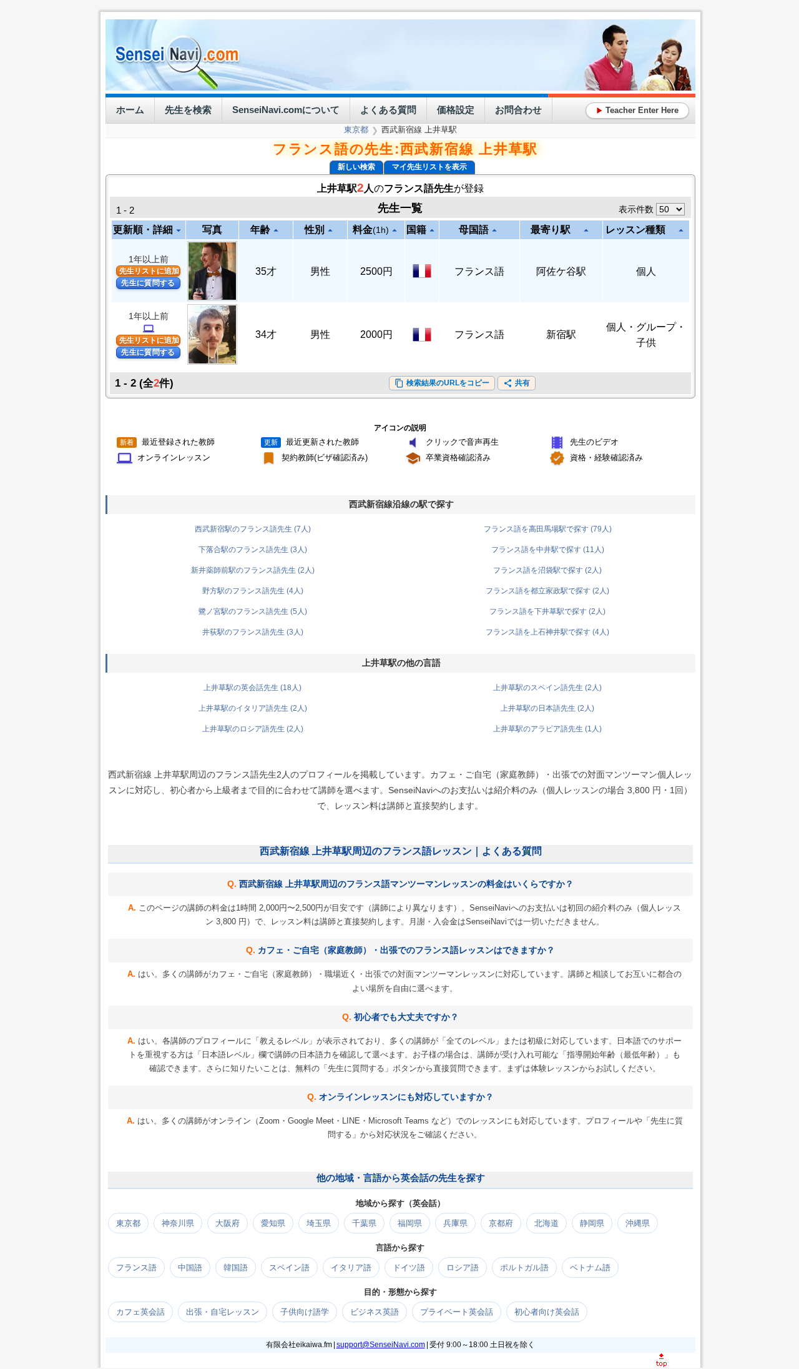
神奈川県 (178, 1223)
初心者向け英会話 (546, 1312)
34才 (266, 334)
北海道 (546, 1223)
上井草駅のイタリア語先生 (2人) (253, 708)
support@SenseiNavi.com (380, 1344)
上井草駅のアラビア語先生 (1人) (547, 728)
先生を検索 (188, 109)
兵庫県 (455, 1223)
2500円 (376, 271)
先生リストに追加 (149, 271)
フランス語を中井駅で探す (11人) (547, 549)
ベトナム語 (590, 1267)
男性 (320, 271)
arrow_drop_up (276, 230)
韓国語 (235, 1267)
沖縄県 (637, 1223)
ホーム (130, 109)
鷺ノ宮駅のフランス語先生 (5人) (253, 611)
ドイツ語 (409, 1267)
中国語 (190, 1267)
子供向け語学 (304, 1312)
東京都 (356, 129)
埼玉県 (318, 1223)
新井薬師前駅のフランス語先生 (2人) (253, 570)
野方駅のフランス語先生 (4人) (252, 590)
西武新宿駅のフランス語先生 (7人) (253, 529)
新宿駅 (561, 334)
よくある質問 (388, 109)
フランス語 (479, 271)
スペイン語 (289, 1267)
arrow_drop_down (178, 230)
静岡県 (592, 1223)
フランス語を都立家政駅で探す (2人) (547, 590)
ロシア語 (462, 1267)
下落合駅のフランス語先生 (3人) (253, 549)
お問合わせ (518, 109)
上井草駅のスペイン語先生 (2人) (547, 687)
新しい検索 (356, 166)
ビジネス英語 (374, 1312)
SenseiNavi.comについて (286, 109)
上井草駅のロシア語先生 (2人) (252, 728)
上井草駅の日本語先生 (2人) (547, 708)
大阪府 (227, 1223)
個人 (646, 271)
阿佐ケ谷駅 (561, 271)
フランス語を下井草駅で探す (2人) (547, 611)
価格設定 (455, 109)
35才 (266, 271)
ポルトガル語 (524, 1267)
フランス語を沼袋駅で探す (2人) (547, 570)
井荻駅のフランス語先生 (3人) (252, 632)
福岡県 (410, 1223)
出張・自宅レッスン (222, 1312)
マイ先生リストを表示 (429, 166)
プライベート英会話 (456, 1312)
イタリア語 (351, 1267)
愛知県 (273, 1223)
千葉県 (364, 1223)
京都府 (501, 1223)
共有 (516, 383)
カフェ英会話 (140, 1312)
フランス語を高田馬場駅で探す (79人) (548, 529)
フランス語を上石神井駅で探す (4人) (547, 632)
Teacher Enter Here (637, 110)
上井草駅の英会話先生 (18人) (252, 687)
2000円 (376, 334)
